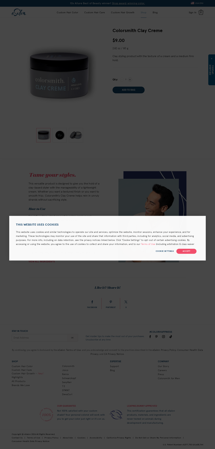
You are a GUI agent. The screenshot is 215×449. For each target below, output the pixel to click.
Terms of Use (148, 244)
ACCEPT (186, 251)
